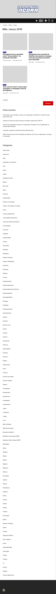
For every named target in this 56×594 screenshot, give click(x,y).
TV (3, 563)
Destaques (6, 253)
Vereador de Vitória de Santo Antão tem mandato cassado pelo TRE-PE (22, 120)
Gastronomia (6, 364)
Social (4, 543)
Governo (5, 372)
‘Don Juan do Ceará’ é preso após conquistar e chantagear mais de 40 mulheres (15, 88)
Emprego (5, 301)
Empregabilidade (7, 297)
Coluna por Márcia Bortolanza (11, 221)
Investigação (6, 400)
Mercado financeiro (8, 428)
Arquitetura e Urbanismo (9, 162)
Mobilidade (6, 444)
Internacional (6, 396)
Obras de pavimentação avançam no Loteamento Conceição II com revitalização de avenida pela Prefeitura (26, 125)
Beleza (4, 182)
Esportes (5, 321)
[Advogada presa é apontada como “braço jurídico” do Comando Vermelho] (15, 41)
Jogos (4, 408)
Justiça (5, 416)
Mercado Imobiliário (8, 432)
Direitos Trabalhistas (8, 261)
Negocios (5, 468)
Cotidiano (5, 233)
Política (5, 507)
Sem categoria (7, 539)
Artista (4, 174)
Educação (5, 269)
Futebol (5, 360)
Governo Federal (7, 380)
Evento (5, 329)
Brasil (4, 52)
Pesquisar (5, 100)
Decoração (6, 245)
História (5, 384)
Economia (5, 265)
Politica (5, 503)
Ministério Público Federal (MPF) (12, 440)
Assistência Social (8, 178)
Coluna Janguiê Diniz (9, 214)
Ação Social (6, 150)
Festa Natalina (6, 349)
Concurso (5, 229)
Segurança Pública (8, 535)
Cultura (5, 241)
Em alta (5, 277)
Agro (4, 158)
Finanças (5, 353)
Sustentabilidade (7, 547)
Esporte (5, 317)
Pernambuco (6, 487)
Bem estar (5, 186)
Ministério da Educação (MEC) (11, 436)
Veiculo (5, 567)
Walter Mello (31, 62)
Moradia (5, 452)
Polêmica (5, 491)
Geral (4, 368)
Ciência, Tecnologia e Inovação (11, 206)
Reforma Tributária (8, 523)
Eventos (5, 333)
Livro (4, 420)
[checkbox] (3, 590)
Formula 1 (5, 356)
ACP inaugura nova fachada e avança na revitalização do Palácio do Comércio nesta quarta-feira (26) (26, 115)
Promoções (6, 515)
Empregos (5, 305)
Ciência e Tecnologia (8, 202)
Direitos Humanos (8, 257)
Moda (4, 448)
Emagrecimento (7, 281)
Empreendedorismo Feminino (11, 289)
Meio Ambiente (7, 424)
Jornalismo (6, 412)
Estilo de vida (6, 325)
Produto (5, 511)
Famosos (5, 345)
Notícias (5, 472)
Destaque (5, 249)
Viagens (5, 571)
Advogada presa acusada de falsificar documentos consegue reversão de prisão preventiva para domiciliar (40, 56)
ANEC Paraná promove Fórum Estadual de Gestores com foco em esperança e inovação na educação (27, 135)
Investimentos (6, 404)
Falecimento (6, 341)
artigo (4, 170)
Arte (4, 166)
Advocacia (6, 154)
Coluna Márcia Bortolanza (10, 218)
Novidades (6, 476)
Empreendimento (7, 293)
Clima (4, 210)
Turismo (5, 559)
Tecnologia (6, 551)
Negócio (5, 464)
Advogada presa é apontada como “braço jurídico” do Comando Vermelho (13, 56)
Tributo (5, 555)
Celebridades (6, 198)
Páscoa (5, 484)
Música (5, 460)
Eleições (5, 273)
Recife (4, 519)
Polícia (4, 495)
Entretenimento (7, 313)
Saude (4, 527)
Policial (5, 499)
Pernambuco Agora (7, 60)
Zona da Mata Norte (8, 575)
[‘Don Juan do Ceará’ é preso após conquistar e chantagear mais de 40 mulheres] (15, 74)
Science (5, 531)
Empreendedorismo (8, 285)
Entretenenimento (7, 309)
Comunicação (6, 225)
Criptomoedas (7, 237)
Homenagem (6, 388)
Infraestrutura (6, 392)
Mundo (5, 456)
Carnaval (5, 194)
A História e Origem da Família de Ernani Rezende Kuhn (18, 130)
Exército (5, 337)
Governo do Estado (8, 376)
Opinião (5, 480)
